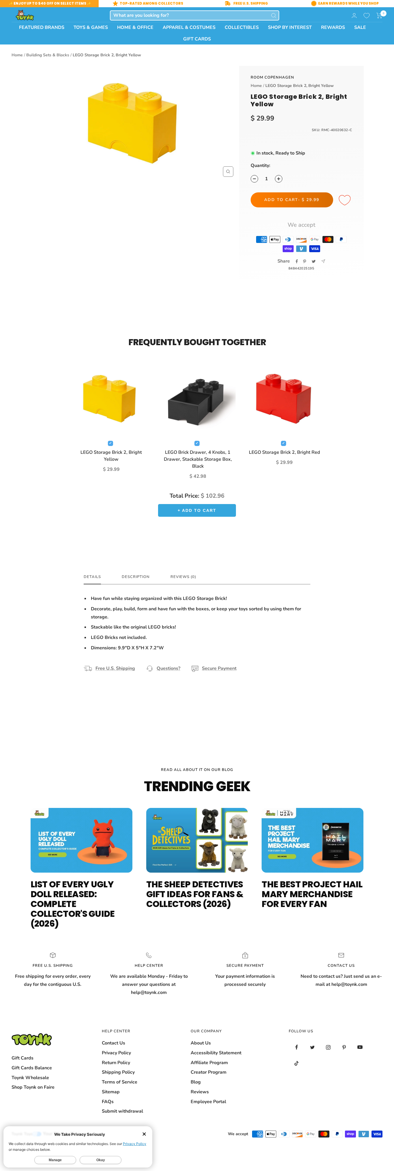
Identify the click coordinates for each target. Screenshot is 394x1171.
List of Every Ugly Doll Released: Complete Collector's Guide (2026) (73, 904)
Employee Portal (208, 1101)
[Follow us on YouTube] (360, 1047)
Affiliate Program (209, 1063)
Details (92, 577)
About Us (201, 1043)
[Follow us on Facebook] (297, 1047)
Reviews (200, 1092)
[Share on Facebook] (297, 261)
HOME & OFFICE (135, 27)
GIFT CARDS (197, 39)
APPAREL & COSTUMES (189, 27)
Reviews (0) (183, 577)
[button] (379, 15)
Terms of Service (119, 1082)
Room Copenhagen (272, 77)
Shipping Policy (118, 1072)
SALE (360, 27)
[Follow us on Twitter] (312, 1047)
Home (17, 55)
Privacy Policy (116, 1053)
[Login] (354, 15)
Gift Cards (22, 1058)
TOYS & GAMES (91, 27)
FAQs (108, 1101)
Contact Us (113, 1043)
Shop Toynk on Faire (33, 1087)
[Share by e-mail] (323, 261)
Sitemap (111, 1092)
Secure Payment (219, 668)
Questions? (168, 668)
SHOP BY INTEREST (290, 27)
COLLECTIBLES (242, 27)
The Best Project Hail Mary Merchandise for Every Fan (312, 894)
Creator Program (208, 1072)
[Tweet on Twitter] (313, 261)
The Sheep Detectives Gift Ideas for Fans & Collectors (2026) (194, 894)
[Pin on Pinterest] (304, 261)
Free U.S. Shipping (115, 668)
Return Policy (116, 1063)
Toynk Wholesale (30, 1078)
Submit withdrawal (122, 1111)
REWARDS (333, 27)
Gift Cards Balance (32, 1068)
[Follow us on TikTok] (297, 1063)
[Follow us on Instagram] (328, 1047)
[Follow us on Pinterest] (344, 1047)
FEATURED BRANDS (41, 27)
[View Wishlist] (366, 15)
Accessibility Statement (216, 1053)
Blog (196, 1082)
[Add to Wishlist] (345, 200)
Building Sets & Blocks (47, 55)
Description (136, 577)
